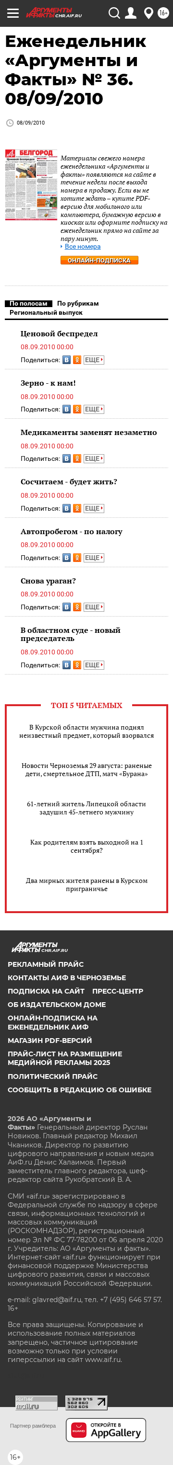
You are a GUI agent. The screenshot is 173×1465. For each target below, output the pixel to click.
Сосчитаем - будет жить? (69, 481)
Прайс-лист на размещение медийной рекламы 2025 (65, 1058)
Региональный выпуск (46, 312)
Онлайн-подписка (99, 260)
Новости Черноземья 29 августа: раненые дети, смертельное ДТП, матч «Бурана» (87, 769)
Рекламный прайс (46, 964)
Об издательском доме (57, 1004)
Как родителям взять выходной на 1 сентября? (86, 846)
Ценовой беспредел (59, 333)
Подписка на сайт (46, 991)
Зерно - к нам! (48, 383)
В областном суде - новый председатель (71, 634)
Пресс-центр (117, 991)
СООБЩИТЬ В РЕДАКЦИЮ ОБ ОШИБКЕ (79, 1090)
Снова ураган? (48, 580)
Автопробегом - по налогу (71, 531)
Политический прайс (53, 1076)
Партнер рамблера (33, 1426)
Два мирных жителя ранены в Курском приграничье (87, 884)
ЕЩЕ (93, 360)
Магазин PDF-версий (50, 1040)
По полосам (29, 303)
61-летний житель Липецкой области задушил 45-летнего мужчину (86, 808)
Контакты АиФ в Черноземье (67, 977)
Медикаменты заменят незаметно (89, 432)
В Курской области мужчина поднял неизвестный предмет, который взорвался (86, 731)
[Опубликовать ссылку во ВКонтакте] (66, 359)
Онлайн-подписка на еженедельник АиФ (53, 1022)
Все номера (83, 246)
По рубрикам (78, 303)
